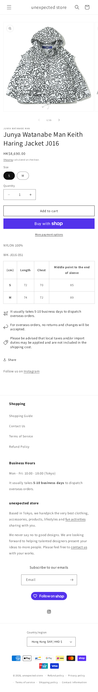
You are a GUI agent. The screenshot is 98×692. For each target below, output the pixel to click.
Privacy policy (76, 675)
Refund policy (56, 675)
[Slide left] (39, 120)
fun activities (75, 519)
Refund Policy (19, 447)
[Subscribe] (72, 580)
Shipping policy (48, 682)
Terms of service (25, 682)
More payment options (49, 234)
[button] (9, 7)
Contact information (74, 682)
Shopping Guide (21, 416)
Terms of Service (21, 436)
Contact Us (17, 426)
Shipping (8, 159)
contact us (79, 547)
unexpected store (32, 675)
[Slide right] (59, 120)
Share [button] (12, 360)
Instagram (31, 371)
